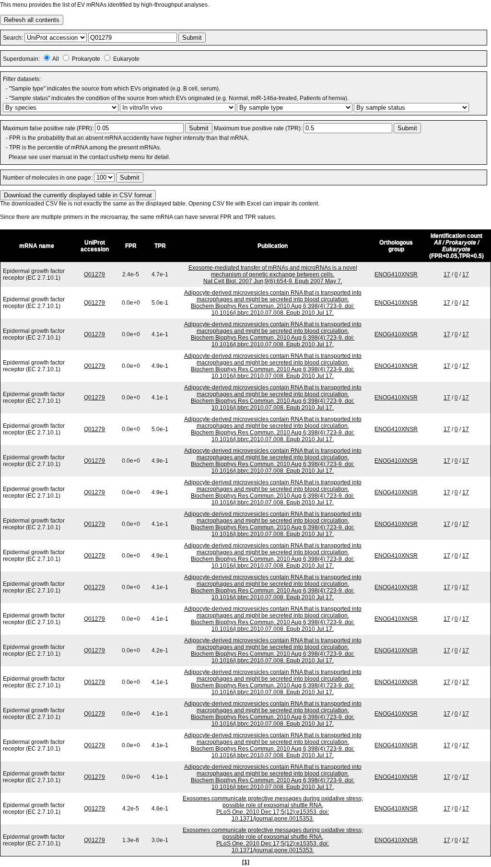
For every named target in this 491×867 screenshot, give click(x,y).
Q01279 (94, 274)
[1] (245, 862)
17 (447, 274)
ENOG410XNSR (396, 274)
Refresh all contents (31, 19)
